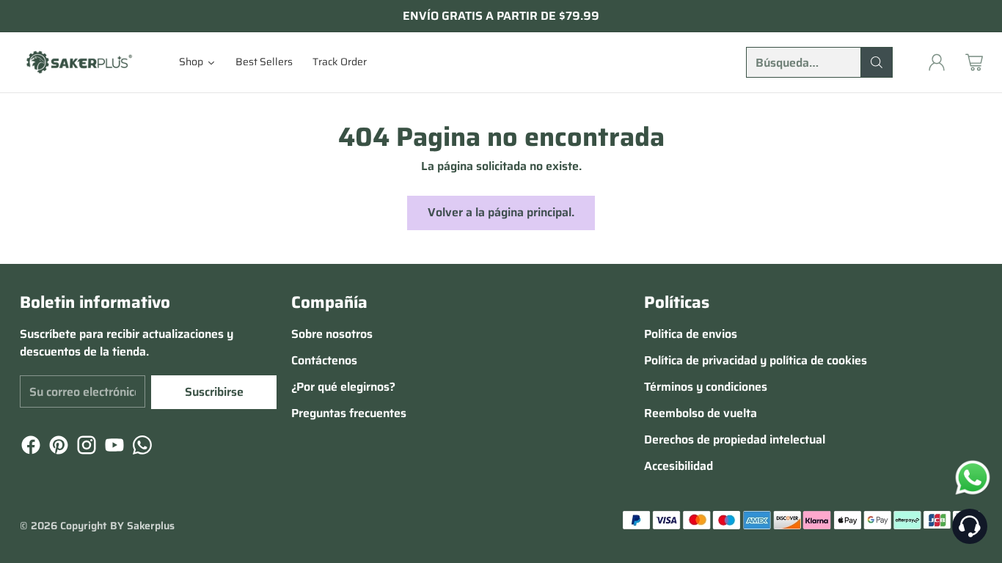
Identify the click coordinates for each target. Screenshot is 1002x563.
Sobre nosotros (332, 334)
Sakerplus (151, 526)
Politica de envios (690, 334)
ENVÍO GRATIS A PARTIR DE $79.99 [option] (501, 16)
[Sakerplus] (78, 62)
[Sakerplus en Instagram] (85, 448)
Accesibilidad (678, 466)
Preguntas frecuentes (348, 413)
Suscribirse (214, 392)
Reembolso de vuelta (700, 413)
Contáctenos (324, 360)
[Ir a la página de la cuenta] (937, 62)
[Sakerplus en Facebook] (29, 448)
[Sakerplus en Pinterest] (57, 448)
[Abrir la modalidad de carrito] (974, 62)
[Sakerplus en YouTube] (113, 448)
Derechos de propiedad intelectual (734, 439)
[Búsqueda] (876, 62)
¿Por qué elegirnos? (343, 387)
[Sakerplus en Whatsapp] (141, 448)
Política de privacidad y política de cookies (755, 360)
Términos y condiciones (705, 387)
